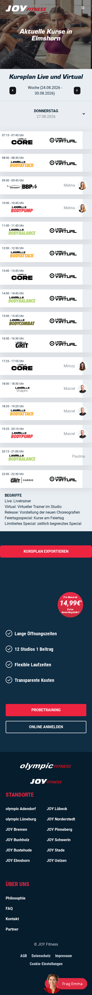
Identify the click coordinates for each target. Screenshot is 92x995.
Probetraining (46, 710)
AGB (23, 956)
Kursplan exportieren (46, 551)
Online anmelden (46, 727)
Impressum (63, 956)
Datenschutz (41, 956)
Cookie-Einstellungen (46, 964)
